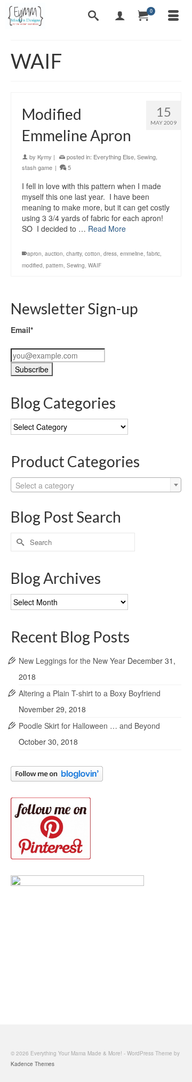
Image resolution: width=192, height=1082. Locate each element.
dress (110, 253)
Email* (22, 329)
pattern (54, 265)
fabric (153, 253)
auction (54, 253)
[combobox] (96, 484)
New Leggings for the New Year (72, 660)
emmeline (131, 253)
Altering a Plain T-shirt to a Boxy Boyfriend (90, 693)
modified (32, 265)
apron (34, 253)
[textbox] (96, 485)
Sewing (146, 156)
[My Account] (120, 16)
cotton (92, 253)
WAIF (94, 265)
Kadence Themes (32, 1064)
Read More (107, 228)
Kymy (44, 156)
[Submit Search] (19, 542)
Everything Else (113, 156)
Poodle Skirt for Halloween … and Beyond (89, 725)
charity (74, 253)
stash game (37, 167)
